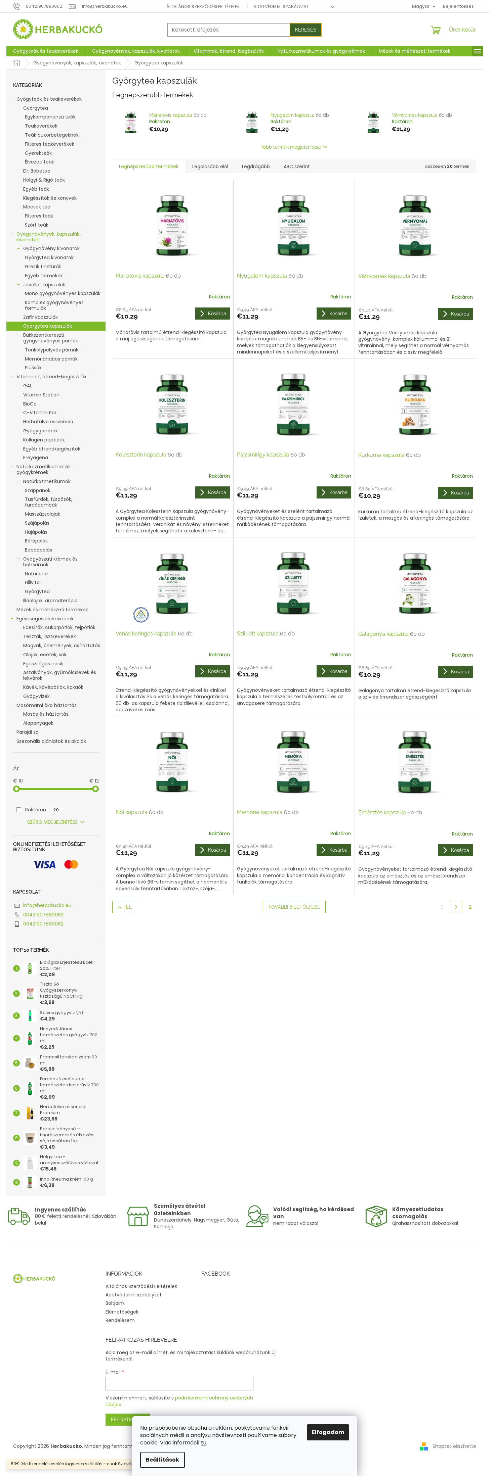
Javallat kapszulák (44, 284)
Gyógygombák (40, 430)
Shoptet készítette (454, 1446)
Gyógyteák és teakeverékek (49, 99)
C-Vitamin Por (39, 412)
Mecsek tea (36, 206)
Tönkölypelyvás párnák (51, 349)
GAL (27, 385)
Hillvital (33, 582)
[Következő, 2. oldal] (456, 907)
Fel (127, 907)
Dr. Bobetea (36, 171)
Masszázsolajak (42, 514)
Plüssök (33, 367)
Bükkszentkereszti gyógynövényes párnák (50, 338)
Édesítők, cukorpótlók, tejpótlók (59, 627)
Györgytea (35, 108)
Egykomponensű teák (50, 116)
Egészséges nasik (43, 663)
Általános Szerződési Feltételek (203, 6)
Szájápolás (37, 523)
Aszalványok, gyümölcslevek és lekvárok (59, 675)
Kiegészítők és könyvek (50, 198)
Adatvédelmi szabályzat (281, 6)
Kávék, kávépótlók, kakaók (53, 687)
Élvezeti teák (39, 161)
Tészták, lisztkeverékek (49, 636)
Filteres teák (39, 215)
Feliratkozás (128, 1419)
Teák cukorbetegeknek (52, 135)
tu (203, 1442)
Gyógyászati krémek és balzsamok (50, 562)
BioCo (30, 403)
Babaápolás (38, 549)
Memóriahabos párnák (51, 358)
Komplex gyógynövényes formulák (54, 305)
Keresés (305, 30)
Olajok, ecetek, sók (45, 654)
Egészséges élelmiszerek (45, 618)
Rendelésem (120, 1320)
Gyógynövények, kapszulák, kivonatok (48, 237)
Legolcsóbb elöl (210, 166)
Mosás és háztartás (46, 714)
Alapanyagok (38, 723)
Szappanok (37, 490)
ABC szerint (297, 166)
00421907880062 (43, 914)
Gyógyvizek (36, 696)
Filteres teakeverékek (49, 144)
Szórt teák (36, 225)
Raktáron (42, 809)
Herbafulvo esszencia (48, 421)
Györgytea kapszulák (47, 326)
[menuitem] (45, 51)
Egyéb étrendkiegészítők (51, 448)
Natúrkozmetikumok (47, 481)
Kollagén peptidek (44, 439)
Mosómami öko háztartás (46, 705)
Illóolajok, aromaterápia (50, 600)
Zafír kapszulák (40, 317)
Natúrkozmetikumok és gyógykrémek (43, 469)
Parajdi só (27, 732)
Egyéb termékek (44, 275)
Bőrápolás (36, 540)
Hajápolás (36, 532)
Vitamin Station (41, 394)
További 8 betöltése (294, 907)
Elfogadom (328, 1432)
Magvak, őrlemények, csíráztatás (61, 645)
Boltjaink (115, 1303)
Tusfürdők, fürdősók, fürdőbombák (48, 502)
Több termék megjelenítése (291, 147)
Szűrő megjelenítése (52, 822)
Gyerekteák (38, 153)
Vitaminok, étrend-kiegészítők (51, 376)
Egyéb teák (36, 189)
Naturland (36, 573)
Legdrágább (256, 166)
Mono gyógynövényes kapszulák (62, 293)
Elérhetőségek (122, 1311)
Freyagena (35, 457)
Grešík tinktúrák (43, 266)
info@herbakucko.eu (47, 905)
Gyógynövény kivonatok (51, 248)
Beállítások (162, 1460)
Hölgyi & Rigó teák (44, 180)
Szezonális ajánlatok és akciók (51, 741)
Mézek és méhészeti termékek (52, 609)
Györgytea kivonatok (49, 257)
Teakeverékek (41, 126)
